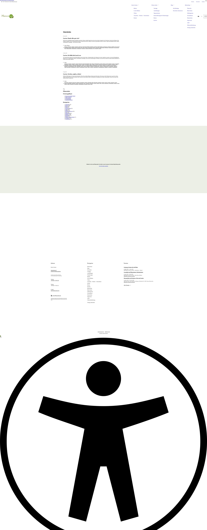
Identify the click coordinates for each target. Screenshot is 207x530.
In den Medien (137, 10)
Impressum (189, 20)
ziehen (89, 84)
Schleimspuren (79, 48)
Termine (192, 1)
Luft (85, 65)
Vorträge (155, 8)
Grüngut (65, 83)
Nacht (98, 65)
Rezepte (66, 116)
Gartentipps (109, 46)
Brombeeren (100, 82)
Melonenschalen (102, 47)
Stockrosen (101, 66)
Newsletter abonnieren (178, 10)
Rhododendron (74, 48)
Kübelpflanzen (79, 65)
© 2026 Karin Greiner (103, 333)
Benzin (93, 63)
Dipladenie (110, 63)
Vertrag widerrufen (191, 27)
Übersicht (189, 8)
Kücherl (94, 47)
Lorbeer (83, 65)
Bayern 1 (66, 105)
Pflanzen (68, 45)
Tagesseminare (157, 13)
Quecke (103, 83)
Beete (90, 63)
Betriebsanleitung (97, 63)
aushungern (76, 46)
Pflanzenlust (89, 266)
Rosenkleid (88, 66)
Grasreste (96, 64)
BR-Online (95, 82)
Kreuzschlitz (74, 65)
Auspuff (77, 63)
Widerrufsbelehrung (191, 25)
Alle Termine (126, 285)
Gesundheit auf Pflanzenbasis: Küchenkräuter (133, 272)
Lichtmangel (97, 47)
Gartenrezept (105, 46)
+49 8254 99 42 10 (55, 280)
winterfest (91, 67)
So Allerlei (67, 118)
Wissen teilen (154, 5)
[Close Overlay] (206, 0)
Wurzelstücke (76, 84)
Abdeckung (66, 63)
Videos (135, 13)
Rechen (82, 66)
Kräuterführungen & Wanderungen (161, 15)
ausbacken (72, 46)
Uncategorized (67, 119)
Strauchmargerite (106, 66)
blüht (107, 63)
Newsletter (198, 1)
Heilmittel (73, 47)
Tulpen (65, 67)
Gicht (116, 46)
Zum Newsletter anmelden (103, 166)
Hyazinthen (113, 64)
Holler (76, 47)
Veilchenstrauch (73, 67)
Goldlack (93, 64)
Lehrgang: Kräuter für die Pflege (131, 267)
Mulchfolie (106, 47)
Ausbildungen (157, 10)
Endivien (113, 63)
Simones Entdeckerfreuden (69, 117)
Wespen (68, 84)
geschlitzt (83, 64)
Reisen (155, 17)
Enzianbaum (117, 63)
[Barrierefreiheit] (0, 336)
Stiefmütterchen (96, 66)
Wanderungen (90, 274)
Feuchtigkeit (66, 64)
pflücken (98, 83)
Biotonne (86, 82)
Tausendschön (111, 66)
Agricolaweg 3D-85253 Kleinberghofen (56, 271)
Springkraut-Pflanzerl (69, 99)
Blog (172, 5)
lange (84, 83)
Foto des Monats (68, 108)
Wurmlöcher (72, 84)
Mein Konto (189, 10)
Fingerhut (70, 64)
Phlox (100, 83)
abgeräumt (69, 63)
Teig (93, 48)
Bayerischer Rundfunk (86, 46)
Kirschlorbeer (90, 47)
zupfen (91, 84)
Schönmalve (92, 66)
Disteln (103, 82)
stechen (118, 83)
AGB (188, 22)
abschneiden (66, 82)
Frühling (73, 64)
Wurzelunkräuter (81, 84)
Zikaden (100, 48)
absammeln (69, 46)
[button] (138, 5)
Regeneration (107, 83)
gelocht (80, 64)
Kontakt (203, 1)
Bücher (135, 8)
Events (66, 107)
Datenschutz (189, 17)
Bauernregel (80, 46)
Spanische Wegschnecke (89, 48)
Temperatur (115, 66)
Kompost (77, 83)
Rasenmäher (78, 66)
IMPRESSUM (107, 331)
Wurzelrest (96, 48)
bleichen (101, 63)
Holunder (78, 47)
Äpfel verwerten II (68, 97)
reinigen (84, 66)
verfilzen (77, 67)
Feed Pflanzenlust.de (57, 295)
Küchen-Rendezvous (68, 111)
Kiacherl (86, 47)
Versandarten (190, 15)
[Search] (201, 16)
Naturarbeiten (67, 113)
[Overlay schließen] (1, 337)
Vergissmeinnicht (82, 67)
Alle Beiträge (176, 8)
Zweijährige (110, 67)
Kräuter (66, 110)
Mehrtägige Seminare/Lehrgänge (129, 276)
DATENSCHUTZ (101, 331)
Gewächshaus (87, 64)
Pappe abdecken (116, 47)
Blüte (93, 82)
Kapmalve (70, 65)
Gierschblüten (66, 47)
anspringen (73, 63)
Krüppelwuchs (81, 83)
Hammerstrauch (104, 64)
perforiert (111, 65)
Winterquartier (96, 67)
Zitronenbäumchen (101, 67)
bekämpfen (91, 46)
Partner (135, 17)
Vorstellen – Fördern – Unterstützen (141, 15)
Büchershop (187, 5)
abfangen (65, 46)
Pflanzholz (66, 66)
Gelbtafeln (113, 46)
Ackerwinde (74, 82)
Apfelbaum (78, 82)
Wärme (86, 67)
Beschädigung (82, 82)
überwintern (69, 67)
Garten (65, 45)
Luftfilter (87, 65)
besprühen (95, 46)
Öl (106, 65)
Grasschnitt (100, 64)
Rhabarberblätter (69, 48)
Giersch (118, 46)
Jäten (81, 47)
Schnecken (83, 48)
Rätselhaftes (67, 115)
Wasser (89, 67)
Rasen (75, 66)
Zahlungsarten (190, 13)
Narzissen (101, 65)
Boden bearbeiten (100, 46)
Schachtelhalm (111, 83)
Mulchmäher (95, 65)
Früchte (109, 82)
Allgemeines (67, 104)
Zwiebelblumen (114, 67)
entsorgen (106, 82)
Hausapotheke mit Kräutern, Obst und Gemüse (134, 278)
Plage (65, 48)
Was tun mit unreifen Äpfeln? (70, 96)
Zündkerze (106, 67)
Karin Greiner (135, 5)
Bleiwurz (104, 63)
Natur (66, 112)
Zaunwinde (86, 84)
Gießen (90, 64)
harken (70, 47)
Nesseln (95, 83)
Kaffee (84, 47)
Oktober (104, 65)
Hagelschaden (69, 83)
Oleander (108, 65)
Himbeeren (73, 83)
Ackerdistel (70, 82)
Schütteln (115, 83)
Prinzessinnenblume (71, 66)
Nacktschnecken (111, 47)
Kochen (155, 20)
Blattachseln (90, 82)
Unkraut (65, 84)
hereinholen (109, 64)
